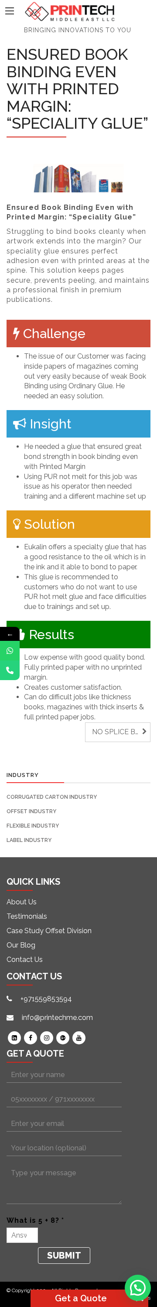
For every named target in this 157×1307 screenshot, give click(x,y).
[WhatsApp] (10, 650)
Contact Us (25, 959)
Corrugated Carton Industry (52, 797)
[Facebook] (30, 1037)
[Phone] (10, 670)
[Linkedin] (14, 1037)
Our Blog (21, 945)
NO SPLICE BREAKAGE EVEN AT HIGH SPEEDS (121, 732)
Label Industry (29, 840)
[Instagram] (46, 1037)
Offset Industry (31, 811)
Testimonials (27, 916)
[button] (138, 1288)
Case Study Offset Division (49, 931)
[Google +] (62, 1037)
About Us (22, 902)
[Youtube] (78, 1037)
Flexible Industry (33, 826)
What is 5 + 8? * (35, 1220)
